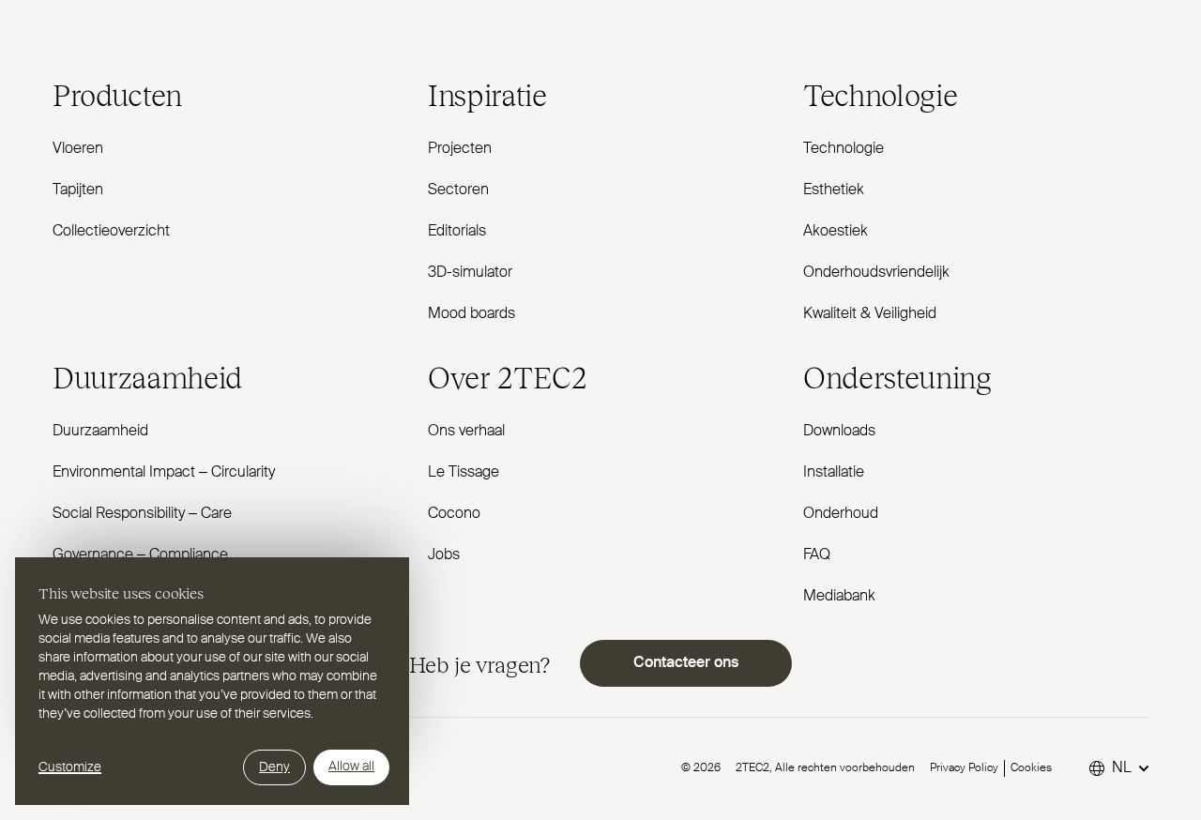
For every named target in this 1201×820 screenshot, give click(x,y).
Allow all (351, 766)
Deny (274, 767)
